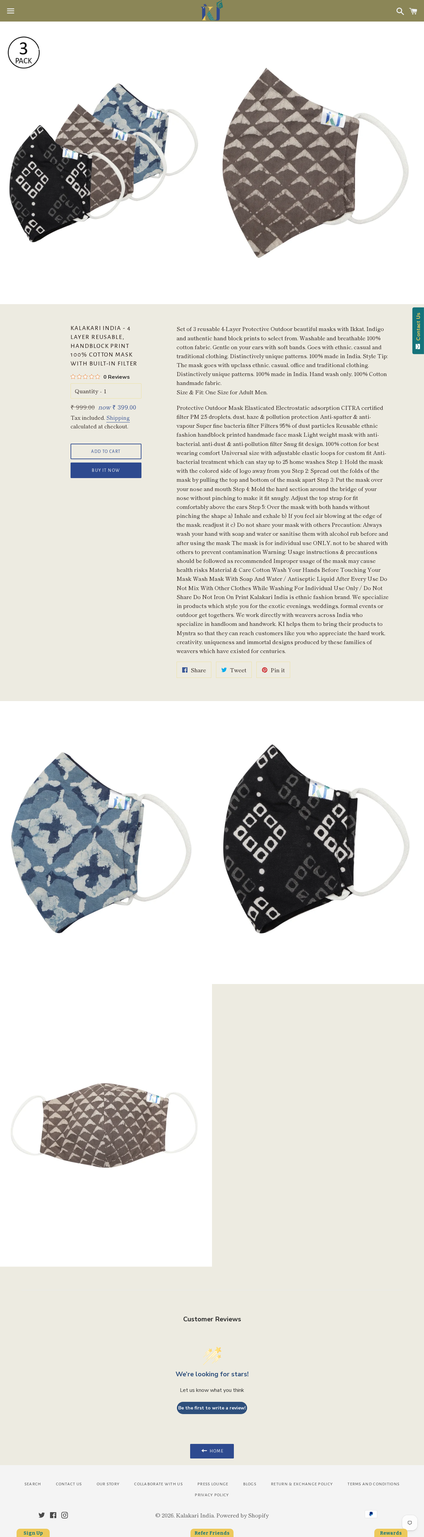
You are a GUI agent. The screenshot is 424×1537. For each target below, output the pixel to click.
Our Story (108, 1484)
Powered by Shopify (242, 1515)
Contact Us (69, 1484)
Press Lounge (213, 1484)
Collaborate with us (158, 1484)
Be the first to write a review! (212, 1408)
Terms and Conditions (373, 1484)
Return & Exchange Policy (302, 1484)
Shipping (118, 417)
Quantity (86, 391)
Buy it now (106, 470)
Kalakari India (195, 1515)
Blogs (250, 1484)
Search (33, 1484)
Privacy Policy (212, 1495)
